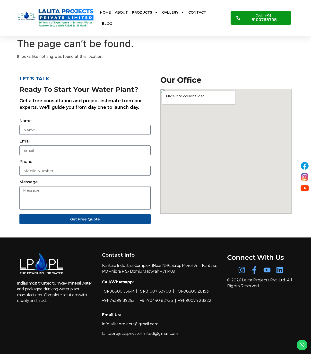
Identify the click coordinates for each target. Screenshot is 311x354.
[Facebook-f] (254, 270)
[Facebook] (305, 166)
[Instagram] (241, 270)
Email (25, 141)
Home (105, 12)
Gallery (170, 12)
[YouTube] (305, 188)
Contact (197, 12)
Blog (107, 23)
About (121, 12)
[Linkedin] (279, 270)
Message (28, 182)
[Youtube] (267, 270)
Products (142, 12)
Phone (25, 162)
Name (25, 121)
